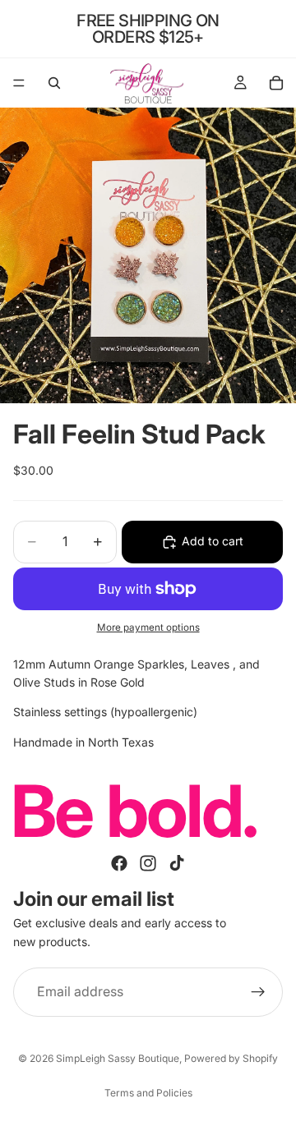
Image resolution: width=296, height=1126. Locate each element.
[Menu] (19, 83)
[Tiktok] (177, 864)
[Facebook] (119, 864)
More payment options (148, 627)
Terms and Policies (148, 1093)
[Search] (54, 83)
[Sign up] (258, 992)
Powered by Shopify (231, 1058)
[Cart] (276, 83)
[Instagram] (148, 864)
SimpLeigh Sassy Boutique (117, 1058)
